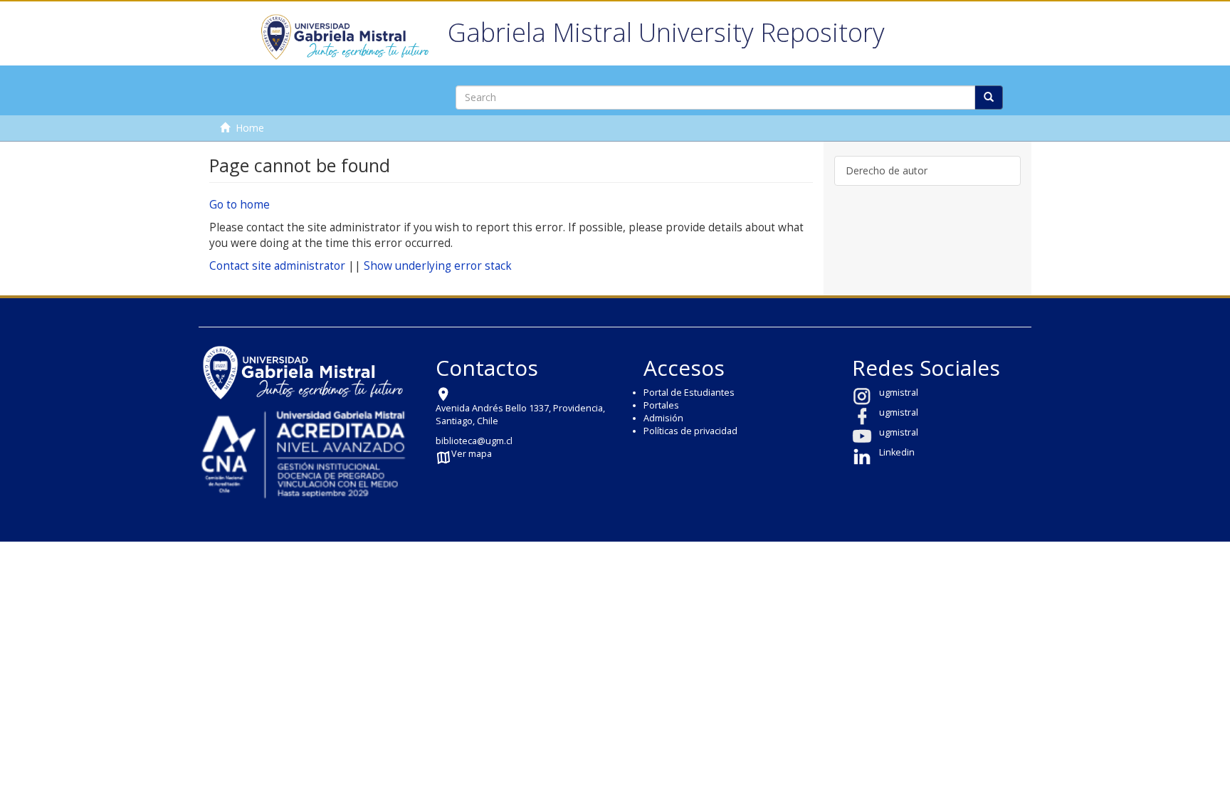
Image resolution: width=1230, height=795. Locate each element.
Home (250, 128)
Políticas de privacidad (690, 431)
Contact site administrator (277, 265)
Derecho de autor (886, 170)
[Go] (988, 97)
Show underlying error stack (438, 265)
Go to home (239, 204)
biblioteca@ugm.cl (474, 441)
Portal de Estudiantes (689, 392)
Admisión (663, 418)
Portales (661, 405)
